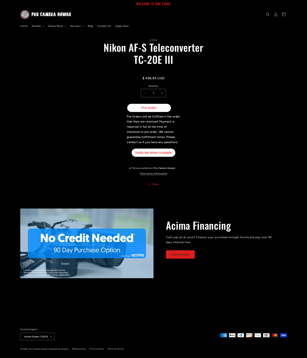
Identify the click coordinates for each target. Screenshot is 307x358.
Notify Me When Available (153, 152)
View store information (154, 173)
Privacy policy (97, 349)
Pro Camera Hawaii (38, 349)
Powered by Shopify (59, 349)
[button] (38, 26)
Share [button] (155, 184)
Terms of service (115, 349)
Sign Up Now (180, 254)
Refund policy (79, 349)
